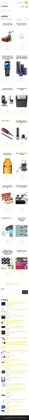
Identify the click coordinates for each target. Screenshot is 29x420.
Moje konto (11, 10)
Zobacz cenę (8, 48)
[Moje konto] (20, 7)
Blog (1, 10)
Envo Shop (24, 417)
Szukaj (2, 289)
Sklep (6, 10)
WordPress (15, 417)
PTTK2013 (4, 6)
